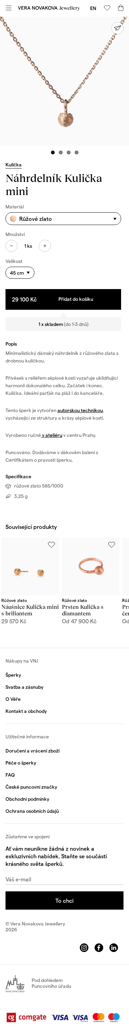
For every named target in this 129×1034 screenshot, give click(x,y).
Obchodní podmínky (27, 799)
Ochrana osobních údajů (32, 811)
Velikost (14, 261)
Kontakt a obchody (26, 711)
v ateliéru (51, 435)
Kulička (14, 164)
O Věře (13, 699)
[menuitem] (93, 8)
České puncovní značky (31, 787)
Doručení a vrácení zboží (33, 751)
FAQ (10, 775)
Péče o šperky (21, 763)
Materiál (15, 206)
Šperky (13, 675)
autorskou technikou (80, 410)
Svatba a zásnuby (24, 687)
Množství (15, 234)
